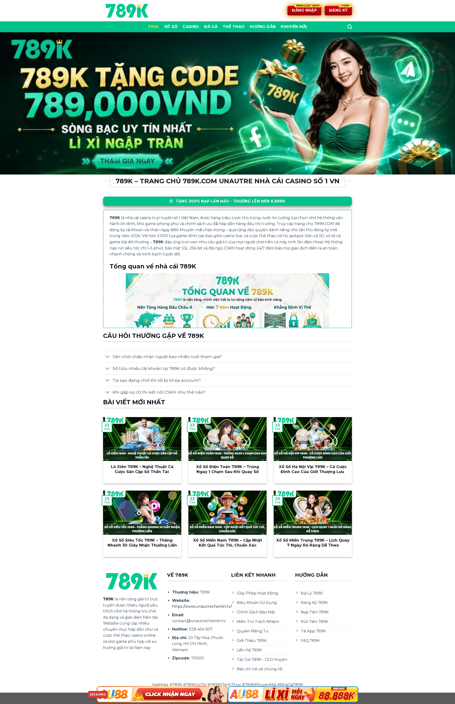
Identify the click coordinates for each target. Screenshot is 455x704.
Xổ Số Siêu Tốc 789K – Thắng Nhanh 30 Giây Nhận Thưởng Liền (142, 543)
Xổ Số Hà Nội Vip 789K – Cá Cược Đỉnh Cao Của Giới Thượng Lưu (313, 469)
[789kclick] (126, 10)
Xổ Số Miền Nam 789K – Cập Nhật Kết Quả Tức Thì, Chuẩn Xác (227, 543)
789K (153, 26)
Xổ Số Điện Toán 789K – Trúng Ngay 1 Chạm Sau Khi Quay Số (227, 469)
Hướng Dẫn (263, 26)
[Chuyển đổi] (107, 357)
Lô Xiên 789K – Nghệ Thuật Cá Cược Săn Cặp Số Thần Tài (142, 469)
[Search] (349, 27)
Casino (191, 26)
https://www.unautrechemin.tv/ (202, 606)
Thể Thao (234, 26)
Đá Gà (211, 26)
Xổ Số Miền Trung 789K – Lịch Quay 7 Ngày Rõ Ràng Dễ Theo (313, 543)
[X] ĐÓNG (98, 694)
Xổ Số (171, 26)
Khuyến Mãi (294, 26)
